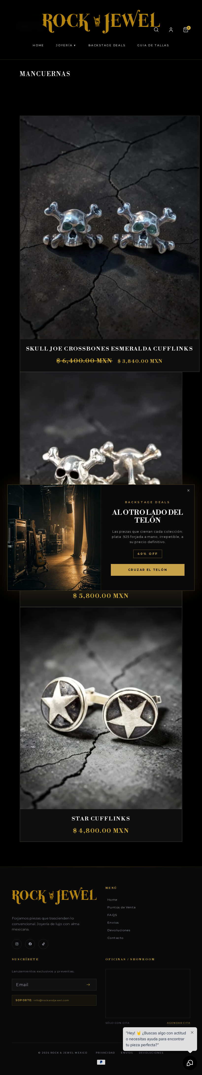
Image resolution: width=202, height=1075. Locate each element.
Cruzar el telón (147, 570)
